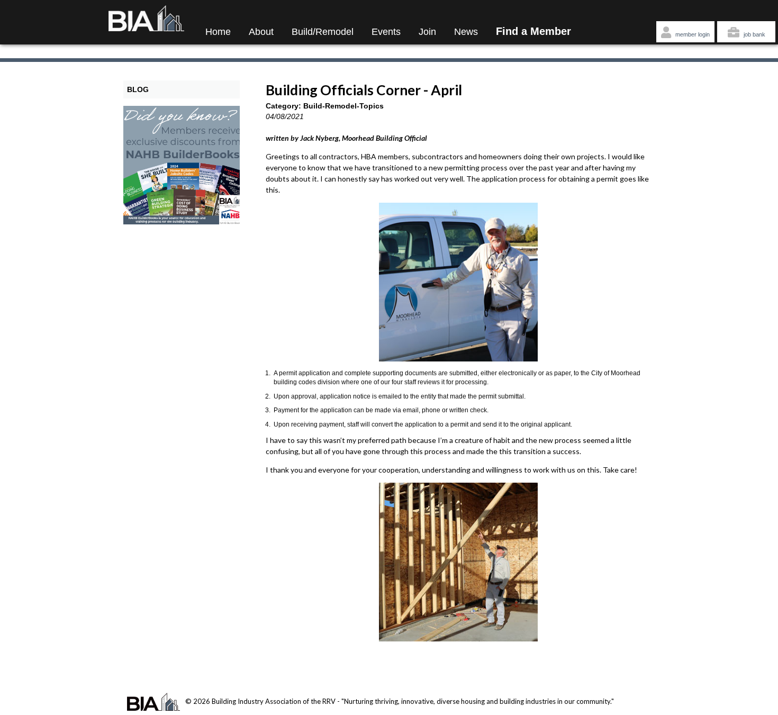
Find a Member (533, 31)
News (466, 31)
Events (386, 31)
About (261, 31)
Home (218, 31)
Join (427, 31)
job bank (753, 34)
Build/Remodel (323, 31)
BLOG (138, 89)
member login (692, 34)
